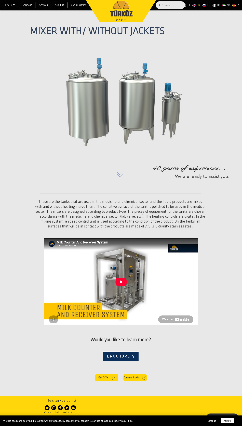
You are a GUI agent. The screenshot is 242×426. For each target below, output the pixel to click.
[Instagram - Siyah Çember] (53, 407)
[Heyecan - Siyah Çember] (66, 407)
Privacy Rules (125, 420)
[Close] (238, 420)
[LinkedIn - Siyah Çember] (73, 407)
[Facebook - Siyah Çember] (60, 407)
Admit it (227, 420)
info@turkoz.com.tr (61, 400)
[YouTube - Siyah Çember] (47, 407)
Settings (212, 420)
